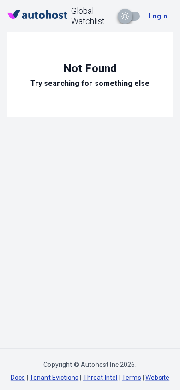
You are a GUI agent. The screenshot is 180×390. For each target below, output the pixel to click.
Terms (131, 377)
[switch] (125, 16)
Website (157, 377)
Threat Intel (100, 377)
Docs (18, 377)
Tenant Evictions (54, 377)
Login (158, 16)
